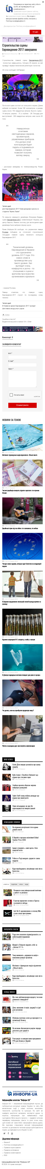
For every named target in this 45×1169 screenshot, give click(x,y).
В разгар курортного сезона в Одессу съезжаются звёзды (26, 902)
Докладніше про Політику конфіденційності (20, 26)
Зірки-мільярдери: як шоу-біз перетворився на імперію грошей (23, 807)
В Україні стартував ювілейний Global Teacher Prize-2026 (25, 839)
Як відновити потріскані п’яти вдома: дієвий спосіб (25, 828)
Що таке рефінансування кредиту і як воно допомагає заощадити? (27, 998)
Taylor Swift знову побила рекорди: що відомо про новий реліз (25, 797)
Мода (26, 884)
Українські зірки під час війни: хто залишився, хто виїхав (20, 528)
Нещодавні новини (12, 822)
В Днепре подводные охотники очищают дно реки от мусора (21, 675)
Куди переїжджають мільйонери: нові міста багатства (27, 870)
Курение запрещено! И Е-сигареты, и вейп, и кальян (18, 639)
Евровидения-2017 (36, 60)
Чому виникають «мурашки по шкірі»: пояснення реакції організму (25, 956)
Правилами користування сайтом (26, 11)
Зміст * (10, 369)
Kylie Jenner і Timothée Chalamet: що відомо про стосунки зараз (25, 776)
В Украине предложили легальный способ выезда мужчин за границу (21, 603)
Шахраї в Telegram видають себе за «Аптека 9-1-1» (24, 946)
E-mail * (11, 361)
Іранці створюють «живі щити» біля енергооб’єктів (25, 849)
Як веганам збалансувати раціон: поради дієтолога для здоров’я (26, 1029)
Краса (21, 884)
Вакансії (7, 1142)
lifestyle (6, 884)
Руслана (5, 232)
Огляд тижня (9, 992)
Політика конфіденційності (13, 1145)
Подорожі (14, 884)
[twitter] (4, 1133)
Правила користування (12, 1147)
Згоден (35, 32)
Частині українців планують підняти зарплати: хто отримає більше (20, 491)
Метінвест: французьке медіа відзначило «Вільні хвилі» (20, 455)
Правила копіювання (11, 1150)
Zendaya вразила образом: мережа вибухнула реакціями (24, 786)
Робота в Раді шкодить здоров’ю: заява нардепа (26, 859)
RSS (5, 1155)
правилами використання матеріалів (27, 14)
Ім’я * (10, 353)
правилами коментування (17, 16)
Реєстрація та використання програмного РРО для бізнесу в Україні (26, 1040)
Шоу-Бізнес (8, 759)
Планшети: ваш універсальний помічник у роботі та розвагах (27, 891)
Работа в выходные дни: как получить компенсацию (18, 746)
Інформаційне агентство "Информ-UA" (16, 1162)
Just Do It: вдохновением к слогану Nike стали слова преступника (27, 912)
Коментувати (22, 405)
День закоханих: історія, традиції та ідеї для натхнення (26, 1009)
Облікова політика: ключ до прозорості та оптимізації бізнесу (27, 1019)
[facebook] (8, 1133)
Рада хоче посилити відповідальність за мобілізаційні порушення (26, 935)
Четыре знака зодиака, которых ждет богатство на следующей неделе (21, 565)
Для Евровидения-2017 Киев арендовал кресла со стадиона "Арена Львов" (20, 210)
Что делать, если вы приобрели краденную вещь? (18, 710)
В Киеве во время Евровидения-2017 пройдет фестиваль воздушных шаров (19, 307)
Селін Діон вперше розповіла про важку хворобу (26, 766)
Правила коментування (12, 1153)
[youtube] (12, 1133)
